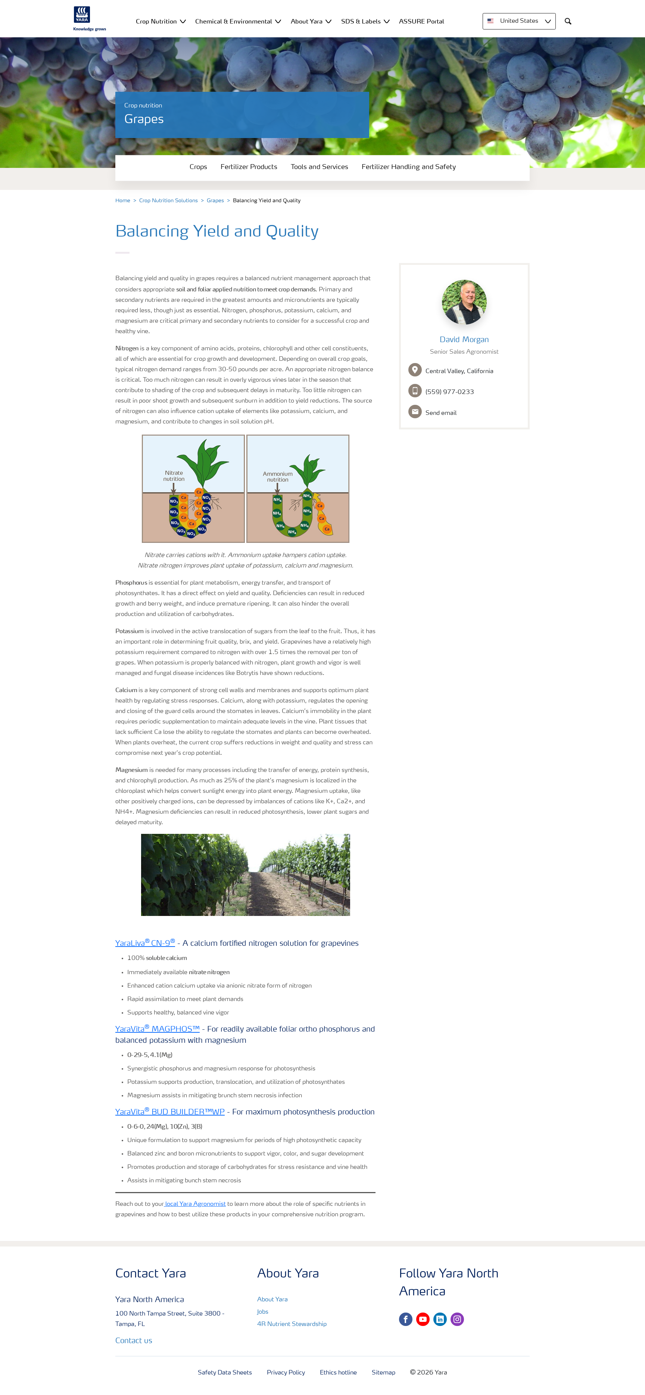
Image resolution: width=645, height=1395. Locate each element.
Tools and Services (319, 167)
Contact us (133, 1341)
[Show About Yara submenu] (328, 21)
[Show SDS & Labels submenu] (387, 21)
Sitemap (383, 1373)
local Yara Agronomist (195, 1204)
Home (122, 200)
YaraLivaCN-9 (145, 944)
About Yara (272, 1300)
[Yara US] (90, 18)
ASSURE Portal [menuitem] (421, 21)
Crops (198, 167)
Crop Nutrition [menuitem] (156, 21)
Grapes (215, 200)
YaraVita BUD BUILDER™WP (170, 1112)
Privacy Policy (286, 1373)
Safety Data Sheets (225, 1373)
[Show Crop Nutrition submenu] (183, 21)
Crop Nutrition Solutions (168, 200)
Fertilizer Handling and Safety (409, 167)
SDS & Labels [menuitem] (361, 21)
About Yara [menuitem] (306, 21)
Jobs (262, 1312)
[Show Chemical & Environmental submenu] (278, 21)
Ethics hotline (338, 1373)
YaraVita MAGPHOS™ (157, 1029)
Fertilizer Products (249, 167)
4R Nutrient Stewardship (292, 1324)
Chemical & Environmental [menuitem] (233, 21)
